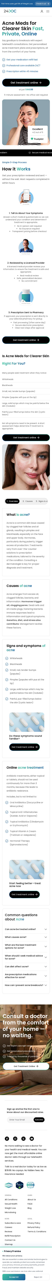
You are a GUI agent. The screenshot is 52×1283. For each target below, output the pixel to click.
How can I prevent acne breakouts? (24, 985)
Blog (29, 1208)
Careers (8, 1227)
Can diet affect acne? (17, 966)
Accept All (13, 1277)
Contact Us (10, 1240)
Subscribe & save (13, 1223)
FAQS (30, 1204)
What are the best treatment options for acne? (20, 946)
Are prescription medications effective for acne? (21, 976)
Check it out (42, 4)
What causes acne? (15, 937)
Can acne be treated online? (20, 929)
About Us (32, 1199)
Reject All (38, 1277)
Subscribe (39, 1120)
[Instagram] (15, 1139)
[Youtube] (32, 1139)
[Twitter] (23, 1139)
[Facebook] (7, 1139)
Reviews (8, 1231)
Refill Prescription (13, 1235)
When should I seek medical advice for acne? (24, 957)
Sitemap (9, 1244)
